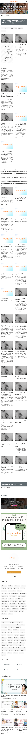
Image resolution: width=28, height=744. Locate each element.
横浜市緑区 (22, 601)
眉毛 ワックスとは (20, 647)
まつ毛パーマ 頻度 (19, 624)
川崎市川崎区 (14, 601)
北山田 (4, 30)
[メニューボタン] (26, 1)
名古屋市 (16, 632)
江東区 (23, 640)
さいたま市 (5, 622)
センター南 (5, 28)
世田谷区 (11, 627)
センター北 (13, 28)
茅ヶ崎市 (11, 598)
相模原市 (17, 585)
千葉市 (23, 629)
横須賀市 (4, 598)
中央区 (18, 627)
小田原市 (16, 588)
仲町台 (20, 28)
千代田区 (16, 629)
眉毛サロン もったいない (8, 647)
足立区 (22, 652)
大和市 (4, 588)
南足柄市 (4, 613)
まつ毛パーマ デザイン (7, 624)
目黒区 (16, 642)
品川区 (23, 632)
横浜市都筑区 (21, 596)
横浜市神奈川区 (6, 593)
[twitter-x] (13, 576)
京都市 (4, 629)
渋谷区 (4, 642)
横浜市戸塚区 (21, 603)
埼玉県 (4, 635)
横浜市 (4, 585)
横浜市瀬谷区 (14, 593)
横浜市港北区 (5, 606)
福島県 (4, 652)
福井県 (17, 650)
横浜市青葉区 (13, 596)
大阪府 (16, 635)
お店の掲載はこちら (14, 572)
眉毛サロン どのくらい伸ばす (17, 645)
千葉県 (4, 632)
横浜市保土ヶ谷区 (6, 608)
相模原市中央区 (14, 611)
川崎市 (10, 585)
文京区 (10, 637)
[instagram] (15, 576)
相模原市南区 (12, 591)
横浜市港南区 (13, 603)
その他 (12, 622)
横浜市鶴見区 (19, 598)
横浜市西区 (5, 611)
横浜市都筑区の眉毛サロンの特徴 (8, 58)
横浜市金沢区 (14, 606)
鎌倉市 (10, 588)
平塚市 (19, 591)
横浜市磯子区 (22, 606)
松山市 (4, 640)
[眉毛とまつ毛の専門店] (14, 1)
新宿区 (16, 637)
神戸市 (11, 650)
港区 (10, 642)
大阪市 (10, 635)
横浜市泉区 (5, 596)
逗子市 (21, 611)
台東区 (10, 632)
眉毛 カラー (5, 645)
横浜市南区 (15, 608)
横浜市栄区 (23, 593)
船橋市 (10, 652)
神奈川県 (4, 10)
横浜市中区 (23, 608)
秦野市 (11, 613)
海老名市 (4, 591)
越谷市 (16, 652)
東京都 (22, 637)
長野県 (4, 655)
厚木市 (23, 588)
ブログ (4, 627)
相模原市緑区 (5, 601)
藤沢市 (24, 585)
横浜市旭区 (5, 603)
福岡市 (23, 650)
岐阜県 (22, 635)
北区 (9, 629)
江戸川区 (16, 640)
